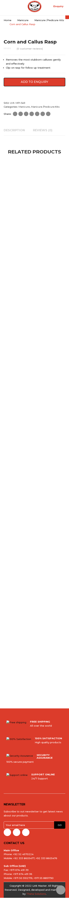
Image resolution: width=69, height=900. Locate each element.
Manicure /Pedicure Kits (49, 20)
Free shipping (40, 721)
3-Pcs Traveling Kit (23, 683)
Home (7, 20)
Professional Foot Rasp (23, 591)
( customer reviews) (30, 48)
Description (14, 130)
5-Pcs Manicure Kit (22, 408)
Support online (43, 774)
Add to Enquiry (34, 82)
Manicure (23, 20)
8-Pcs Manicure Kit (23, 500)
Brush (23, 316)
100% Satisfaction (48, 738)
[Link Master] (34, 6)
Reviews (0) (42, 130)
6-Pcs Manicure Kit (23, 225)
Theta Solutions (36, 893)
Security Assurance (45, 756)
